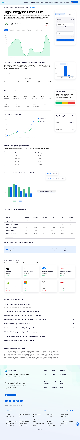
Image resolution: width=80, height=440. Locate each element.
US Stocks (10, 7)
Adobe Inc (49, 419)
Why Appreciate (34, 2)
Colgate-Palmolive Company (10, 426)
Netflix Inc (8, 419)
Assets (41, 2)
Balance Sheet (50, 178)
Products (26, 2)
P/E (68, 63)
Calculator (54, 387)
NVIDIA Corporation (37, 414)
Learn (50, 2)
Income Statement (60, 178)
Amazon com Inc (64, 414)
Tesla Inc (35, 416)
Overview (16, 7)
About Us (56, 2)
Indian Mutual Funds (68, 410)
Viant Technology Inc (12, 227)
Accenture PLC (64, 423)
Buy (65, 40)
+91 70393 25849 (11, 387)
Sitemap (62, 387)
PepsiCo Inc (36, 419)
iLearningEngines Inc (12, 224)
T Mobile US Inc (64, 419)
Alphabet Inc (50, 414)
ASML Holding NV (64, 416)
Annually (55, 173)
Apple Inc (8, 414)
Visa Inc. (35, 421)
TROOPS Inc (9, 237)
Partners (46, 2)
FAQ (45, 374)
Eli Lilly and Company (38, 426)
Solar (27, 7)
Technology (21, 7)
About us (46, 370)
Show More (39, 429)
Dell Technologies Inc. (25, 426)
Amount (58, 21)
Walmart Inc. (50, 421)
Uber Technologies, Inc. (38, 423)
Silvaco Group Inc (11, 233)
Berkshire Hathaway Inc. (25, 421)
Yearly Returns (63, 63)
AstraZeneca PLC (24, 419)
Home (5, 7)
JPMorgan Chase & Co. (11, 423)
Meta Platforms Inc (10, 416)
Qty (57, 29)
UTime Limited (10, 230)
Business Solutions (64, 2)
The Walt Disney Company (66, 421)
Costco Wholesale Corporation (51, 417)
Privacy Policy (63, 374)
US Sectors (28, 410)
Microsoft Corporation (25, 414)
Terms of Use (63, 378)
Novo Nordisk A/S (51, 426)
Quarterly (49, 173)
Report (45, 387)
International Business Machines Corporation (11, 421)
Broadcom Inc (23, 416)
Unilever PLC (50, 423)
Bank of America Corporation (23, 423)
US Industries (47, 410)
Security (54, 378)
